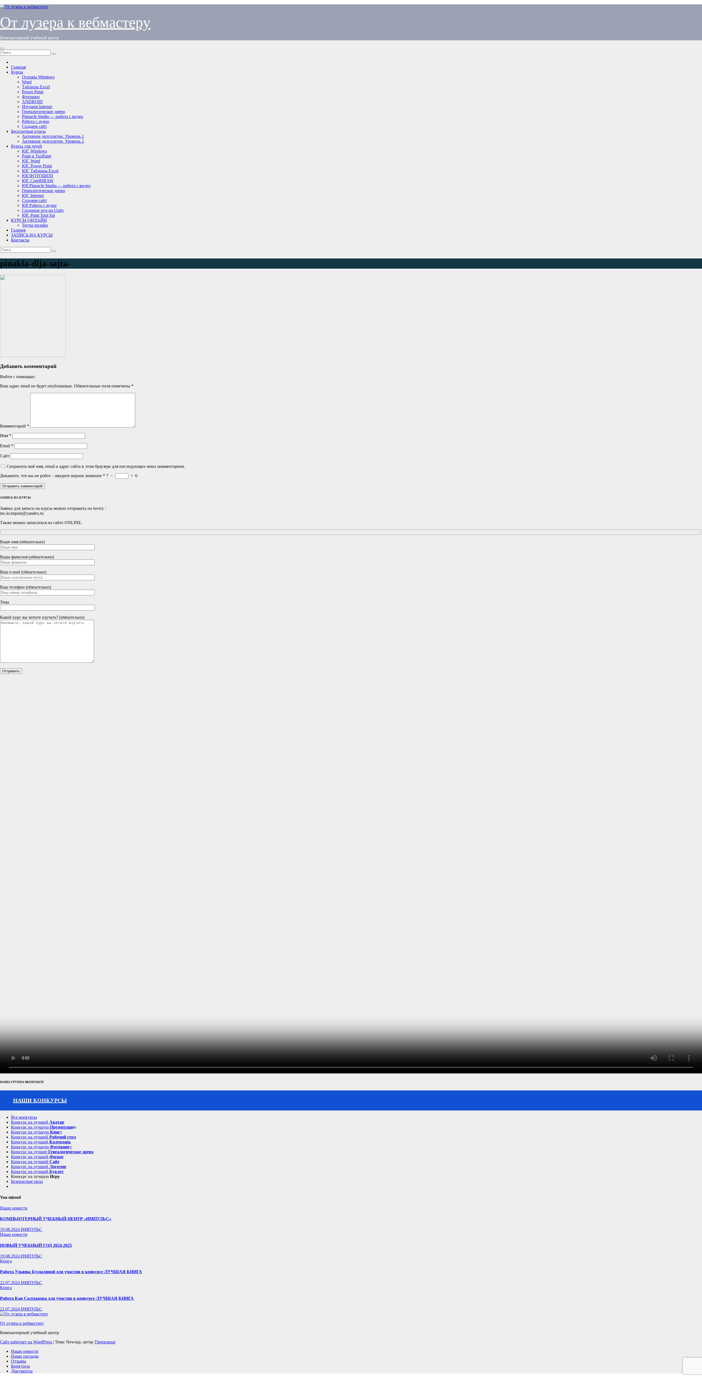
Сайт (4, 456)
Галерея (18, 230)
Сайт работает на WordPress (26, 1342)
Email (6, 445)
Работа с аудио (35, 121)
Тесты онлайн (35, 225)
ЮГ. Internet (33, 195)
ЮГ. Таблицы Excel (40, 170)
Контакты (20, 240)
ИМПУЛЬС (31, 1229)
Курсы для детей (26, 146)
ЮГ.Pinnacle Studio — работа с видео (56, 185)
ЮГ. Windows (34, 151)
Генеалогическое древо (43, 111)
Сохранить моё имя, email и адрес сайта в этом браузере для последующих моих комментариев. (96, 466)
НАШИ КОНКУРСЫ (40, 1100)
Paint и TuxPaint (36, 156)
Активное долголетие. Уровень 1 (53, 136)
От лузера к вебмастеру (75, 22)
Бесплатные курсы (28, 131)
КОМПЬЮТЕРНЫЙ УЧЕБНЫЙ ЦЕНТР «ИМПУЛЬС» (55, 1218)
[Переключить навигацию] (2, 48)
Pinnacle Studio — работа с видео (52, 116)
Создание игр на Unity (43, 210)
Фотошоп (31, 96)
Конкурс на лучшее (52, 1151)
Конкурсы (20, 1366)
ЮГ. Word (31, 161)
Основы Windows (38, 77)
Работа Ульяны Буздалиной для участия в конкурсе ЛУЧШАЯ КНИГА (71, 1271)
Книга (6, 1261)
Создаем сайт (34, 126)
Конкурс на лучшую (42, 1127)
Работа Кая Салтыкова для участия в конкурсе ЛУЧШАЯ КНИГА (67, 1298)
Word (27, 82)
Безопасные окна (27, 1181)
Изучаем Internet (37, 106)
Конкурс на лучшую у (36, 1132)
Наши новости (13, 1208)
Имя (5, 435)
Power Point (32, 91)
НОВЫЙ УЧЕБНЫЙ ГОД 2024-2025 (36, 1245)
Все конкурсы (24, 1117)
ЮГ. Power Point (37, 166)
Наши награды (25, 1356)
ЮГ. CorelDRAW (37, 180)
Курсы (17, 72)
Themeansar (104, 1342)
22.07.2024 (10, 1282)
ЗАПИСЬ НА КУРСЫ (32, 235)
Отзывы (18, 1361)
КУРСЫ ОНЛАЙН (29, 220)
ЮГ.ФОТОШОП (37, 175)
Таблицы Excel (36, 87)
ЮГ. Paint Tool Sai (38, 215)
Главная (18, 67)
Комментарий (14, 426)
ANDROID (32, 101)
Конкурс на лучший (37, 1122)
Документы (22, 1371)
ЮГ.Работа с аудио (39, 205)
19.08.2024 (10, 1229)
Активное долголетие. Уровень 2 (53, 141)
